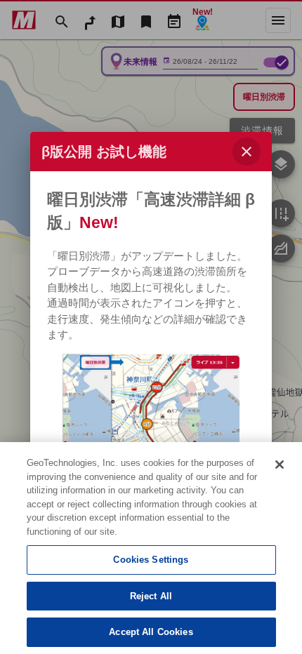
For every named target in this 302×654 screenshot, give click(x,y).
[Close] (279, 464)
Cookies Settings (150, 559)
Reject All (151, 596)
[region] (151, 548)
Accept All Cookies (150, 632)
